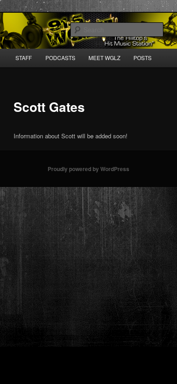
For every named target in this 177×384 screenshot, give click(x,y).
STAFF (23, 57)
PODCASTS (60, 57)
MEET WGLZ (104, 57)
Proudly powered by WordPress (88, 169)
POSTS (142, 57)
